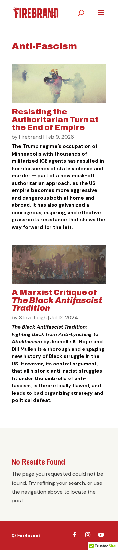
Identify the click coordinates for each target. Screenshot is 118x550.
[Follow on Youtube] (101, 534)
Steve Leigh (33, 317)
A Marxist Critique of (57, 300)
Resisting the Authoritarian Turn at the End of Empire (55, 120)
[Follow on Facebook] (74, 534)
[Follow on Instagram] (88, 534)
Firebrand (30, 136)
